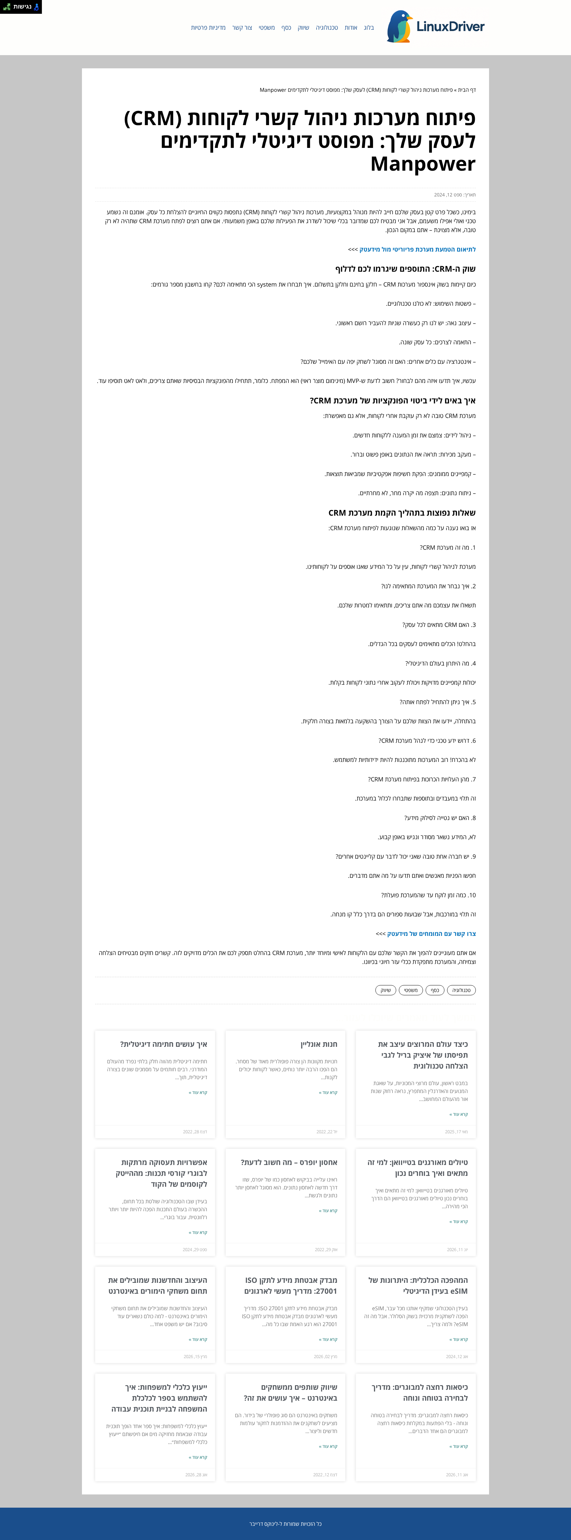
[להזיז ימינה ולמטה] (9, 9)
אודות (351, 27)
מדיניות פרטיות (208, 27)
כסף (286, 27)
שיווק (303, 27)
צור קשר (242, 27)
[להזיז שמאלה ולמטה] (5, 9)
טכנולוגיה (327, 27)
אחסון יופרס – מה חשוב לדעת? (289, 1162)
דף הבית (467, 89)
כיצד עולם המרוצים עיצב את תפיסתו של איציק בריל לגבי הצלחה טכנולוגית (423, 1055)
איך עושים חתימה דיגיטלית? (163, 1044)
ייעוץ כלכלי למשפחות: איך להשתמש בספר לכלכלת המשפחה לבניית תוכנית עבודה (159, 1398)
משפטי (267, 27)
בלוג (369, 27)
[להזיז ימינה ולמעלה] (9, 5)
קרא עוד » (458, 1114)
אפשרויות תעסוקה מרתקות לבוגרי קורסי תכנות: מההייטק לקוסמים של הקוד (161, 1173)
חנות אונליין (319, 1044)
